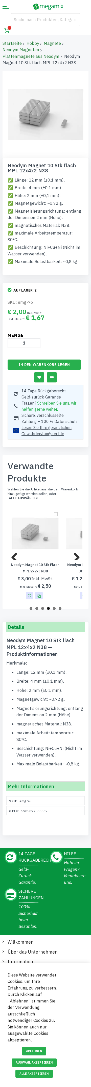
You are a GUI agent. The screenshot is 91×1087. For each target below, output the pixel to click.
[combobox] (45, 19)
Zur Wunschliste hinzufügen (39, 377)
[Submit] (73, 19)
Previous (16, 555)
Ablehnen (34, 1051)
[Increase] (35, 343)
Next (75, 555)
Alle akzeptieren (34, 1074)
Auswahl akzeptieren (34, 1062)
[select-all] (23, 498)
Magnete (52, 43)
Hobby (33, 43)
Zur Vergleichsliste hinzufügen (52, 377)
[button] (29, 595)
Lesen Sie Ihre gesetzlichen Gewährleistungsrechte (46, 430)
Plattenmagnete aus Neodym (31, 56)
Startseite (12, 43)
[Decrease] (12, 343)
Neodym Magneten (21, 49)
